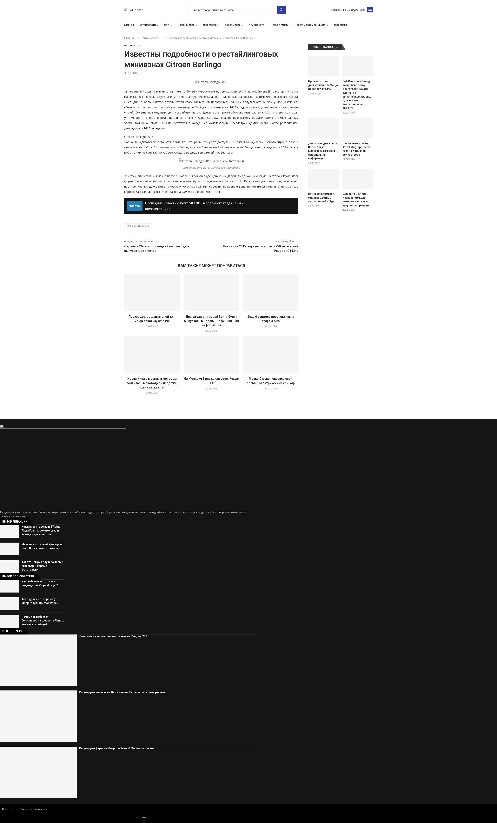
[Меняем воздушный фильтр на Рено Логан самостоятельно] (9, 549)
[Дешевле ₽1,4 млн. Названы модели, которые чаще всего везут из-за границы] (357, 179)
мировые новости (138, 225)
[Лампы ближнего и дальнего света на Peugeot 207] (38, 660)
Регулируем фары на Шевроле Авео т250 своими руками (117, 748)
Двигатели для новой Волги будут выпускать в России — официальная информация (211, 321)
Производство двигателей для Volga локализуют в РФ (323, 85)
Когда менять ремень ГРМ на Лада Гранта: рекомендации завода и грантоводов (41, 530)
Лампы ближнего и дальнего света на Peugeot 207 (113, 636)
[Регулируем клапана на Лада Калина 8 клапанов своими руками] (38, 716)
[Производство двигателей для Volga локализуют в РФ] (152, 292)
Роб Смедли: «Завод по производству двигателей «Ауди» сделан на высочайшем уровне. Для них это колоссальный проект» (356, 94)
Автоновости (148, 25)
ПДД (166, 25)
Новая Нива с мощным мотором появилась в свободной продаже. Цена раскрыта (152, 383)
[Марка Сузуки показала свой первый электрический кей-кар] (270, 354)
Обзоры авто (233, 25)
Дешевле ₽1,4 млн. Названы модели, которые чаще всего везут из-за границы (356, 199)
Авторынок (209, 25)
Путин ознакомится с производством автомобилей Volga (321, 197)
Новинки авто (186, 25)
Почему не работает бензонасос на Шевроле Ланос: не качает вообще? (43, 620)
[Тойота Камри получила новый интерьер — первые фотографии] (9, 566)
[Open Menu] (370, 9)
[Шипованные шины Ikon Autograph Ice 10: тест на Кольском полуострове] (357, 128)
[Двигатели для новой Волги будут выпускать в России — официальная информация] (211, 292)
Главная (129, 25)
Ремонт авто (256, 25)
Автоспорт (340, 25)
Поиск (281, 10)
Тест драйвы (280, 25)
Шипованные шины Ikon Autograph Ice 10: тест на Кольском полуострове (356, 149)
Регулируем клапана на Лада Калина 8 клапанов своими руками (122, 692)
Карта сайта (141, 817)
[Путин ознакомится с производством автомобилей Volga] (323, 179)
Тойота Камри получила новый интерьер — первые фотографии (42, 565)
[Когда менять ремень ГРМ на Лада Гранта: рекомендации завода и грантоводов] (9, 531)
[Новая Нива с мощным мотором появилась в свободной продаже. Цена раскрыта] (152, 354)
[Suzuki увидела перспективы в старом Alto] (270, 292)
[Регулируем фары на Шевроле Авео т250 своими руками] (38, 772)
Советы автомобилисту (311, 25)
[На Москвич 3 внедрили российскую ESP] (211, 354)
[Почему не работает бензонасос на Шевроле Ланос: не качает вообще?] (9, 621)
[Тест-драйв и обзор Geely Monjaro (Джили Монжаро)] (9, 603)
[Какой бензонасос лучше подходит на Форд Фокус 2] (9, 586)
